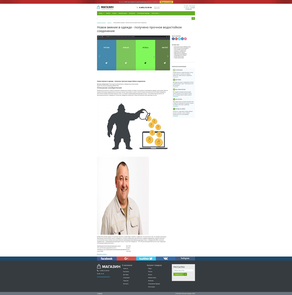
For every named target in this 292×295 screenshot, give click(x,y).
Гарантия (125, 281)
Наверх (100, 293)
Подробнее (175, 77)
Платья (150, 271)
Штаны (150, 274)
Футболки (150, 281)
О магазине (126, 277)
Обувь (150, 268)
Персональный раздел (103, 277)
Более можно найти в (145, 2)
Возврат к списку (102, 254)
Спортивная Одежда (154, 284)
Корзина (187, 7)
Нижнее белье (152, 277)
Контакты (125, 284)
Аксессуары (151, 287)
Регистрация (192, 6)
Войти (186, 6)
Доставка (125, 274)
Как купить (126, 271)
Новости (125, 268)
